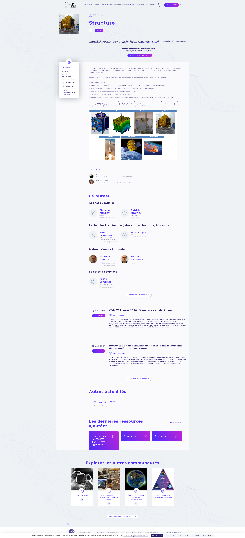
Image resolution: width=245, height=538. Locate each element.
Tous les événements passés (139, 379)
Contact (168, 532)
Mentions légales (98, 532)
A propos (65, 71)
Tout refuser (170, 535)
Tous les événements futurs (139, 295)
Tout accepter (157, 535)
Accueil (85, 5)
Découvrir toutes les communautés (122, 516)
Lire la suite (96, 169)
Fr (182, 5)
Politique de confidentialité (154, 532)
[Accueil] (72, 532)
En (185, 5)
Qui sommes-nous (98, 5)
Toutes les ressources (175, 422)
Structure (75, 524)
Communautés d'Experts (119, 5)
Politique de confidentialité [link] (203, 535)
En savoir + (99, 315)
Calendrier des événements (143, 5)
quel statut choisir (149, 43)
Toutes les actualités (175, 393)
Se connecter (172, 5)
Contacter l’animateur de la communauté (68, 92)
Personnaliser (183, 535)
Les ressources (67, 87)
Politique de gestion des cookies (135, 536)
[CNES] (70, 7)
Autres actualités (68, 83)
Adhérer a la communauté (139, 55)
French (174, 532)
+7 (90, 30)
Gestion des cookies (113, 532)
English (179, 532)
